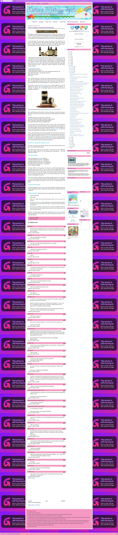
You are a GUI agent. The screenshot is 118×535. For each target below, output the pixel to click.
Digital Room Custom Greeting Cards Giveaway (78, 101)
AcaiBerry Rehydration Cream (46, 109)
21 (64, 385)
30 (64, 453)
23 (64, 401)
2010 (70, 63)
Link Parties (45, 3)
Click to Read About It (72, 217)
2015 (70, 56)
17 (64, 351)
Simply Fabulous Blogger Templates (13, 533)
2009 (70, 65)
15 (64, 329)
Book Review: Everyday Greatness (76, 131)
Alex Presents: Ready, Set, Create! (75, 93)
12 (64, 297)
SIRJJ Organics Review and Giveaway (41, 27)
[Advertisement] (38, 490)
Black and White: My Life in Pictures (76, 122)
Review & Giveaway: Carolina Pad (75, 134)
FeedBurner (81, 46)
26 (64, 423)
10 (64, 285)
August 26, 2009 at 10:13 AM (34, 270)
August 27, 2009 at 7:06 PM (33, 426)
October (71, 69)
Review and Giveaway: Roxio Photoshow (77, 125)
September (72, 71)
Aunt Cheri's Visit (73, 80)
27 (64, 429)
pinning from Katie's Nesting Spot (83, 31)
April (71, 141)
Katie (29, 226)
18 (64, 357)
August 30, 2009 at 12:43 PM (34, 457)
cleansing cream (59, 57)
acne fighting (51, 137)
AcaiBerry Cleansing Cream (44, 85)
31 (64, 460)
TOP (117, 533)
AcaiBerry (41, 57)
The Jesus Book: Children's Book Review (77, 105)
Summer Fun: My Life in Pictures (75, 129)
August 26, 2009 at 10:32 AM (34, 288)
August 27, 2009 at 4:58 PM (33, 412)
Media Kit (82, 21)
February (71, 144)
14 (64, 320)
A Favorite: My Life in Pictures (75, 128)
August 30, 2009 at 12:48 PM (34, 476)
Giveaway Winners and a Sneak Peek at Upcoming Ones (79, 83)
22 (64, 391)
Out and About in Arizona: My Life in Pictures (77, 126)
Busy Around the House (74, 120)
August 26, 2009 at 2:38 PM (33, 381)
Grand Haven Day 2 (73, 108)
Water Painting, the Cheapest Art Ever (76, 119)
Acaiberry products (47, 135)
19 (64, 364)
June (71, 138)
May (71, 140)
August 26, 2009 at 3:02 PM (33, 387)
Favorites (55, 21)
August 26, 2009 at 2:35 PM (33, 371)
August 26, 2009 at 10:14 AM (34, 276)
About (32, 3)
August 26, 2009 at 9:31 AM (33, 250)
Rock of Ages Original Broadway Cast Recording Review (79, 113)
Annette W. (30, 284)
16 (64, 343)
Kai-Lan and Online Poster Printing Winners (77, 135)
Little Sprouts (72, 132)
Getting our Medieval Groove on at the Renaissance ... (79, 74)
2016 (70, 54)
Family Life (48, 21)
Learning (41, 21)
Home (28, 3)
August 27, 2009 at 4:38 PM (33, 404)
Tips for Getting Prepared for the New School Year (78, 84)
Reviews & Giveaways (73, 21)
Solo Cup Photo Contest (74, 114)
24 (64, 407)
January (71, 146)
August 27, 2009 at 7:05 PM (33, 420)
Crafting (34, 21)
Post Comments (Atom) (36, 502)
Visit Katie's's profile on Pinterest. (79, 30)
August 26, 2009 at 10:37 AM (34, 311)
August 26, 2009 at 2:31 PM (33, 348)
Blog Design (3, 533)
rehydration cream (54, 128)
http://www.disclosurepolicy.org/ (42, 526)
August (71, 72)
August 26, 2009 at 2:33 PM (33, 361)
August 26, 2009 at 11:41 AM (34, 326)
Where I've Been (72, 117)
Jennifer (29, 313)
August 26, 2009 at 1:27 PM (33, 340)
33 (64, 472)
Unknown (30, 438)
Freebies (38, 3)
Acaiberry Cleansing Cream (33, 68)
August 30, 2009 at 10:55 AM (34, 449)
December (72, 66)
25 (64, 416)
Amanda (29, 350)
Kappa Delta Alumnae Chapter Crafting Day (77, 104)
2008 (70, 147)
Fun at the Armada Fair (74, 78)
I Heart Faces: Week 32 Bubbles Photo (76, 102)
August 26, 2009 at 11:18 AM (34, 317)
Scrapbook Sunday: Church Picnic (75, 90)
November (72, 68)
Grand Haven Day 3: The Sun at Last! (76, 107)
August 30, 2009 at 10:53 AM (34, 443)
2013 (70, 59)
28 (64, 439)
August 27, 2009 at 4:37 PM (33, 398)
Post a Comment (31, 477)
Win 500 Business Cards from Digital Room (77, 81)
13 (64, 314)
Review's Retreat (73, 221)
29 (64, 447)
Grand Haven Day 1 (73, 110)
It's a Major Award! (73, 116)
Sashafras (30, 415)
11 (64, 291)
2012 (70, 60)
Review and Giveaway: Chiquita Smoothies (77, 98)
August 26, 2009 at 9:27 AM (33, 244)
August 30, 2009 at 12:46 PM (34, 463)
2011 (70, 62)
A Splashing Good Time (74, 99)
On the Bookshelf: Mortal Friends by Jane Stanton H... (79, 77)
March (71, 143)
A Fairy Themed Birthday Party (75, 87)
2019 (70, 51)
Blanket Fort (72, 75)
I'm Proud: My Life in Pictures (75, 123)
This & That (63, 21)
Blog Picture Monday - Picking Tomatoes (76, 89)
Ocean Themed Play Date (74, 96)
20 (64, 374)
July (71, 137)
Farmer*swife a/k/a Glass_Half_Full (35, 390)
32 (64, 466)
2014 (70, 57)
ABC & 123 (30, 179)
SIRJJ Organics (40, 158)
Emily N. (29, 428)
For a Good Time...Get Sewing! (75, 92)
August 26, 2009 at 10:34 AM (34, 294)
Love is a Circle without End (74, 111)
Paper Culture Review (73, 95)
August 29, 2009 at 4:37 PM (33, 436)
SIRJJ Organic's (48, 38)
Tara (29, 265)
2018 (70, 53)
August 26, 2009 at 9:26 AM (33, 232)
